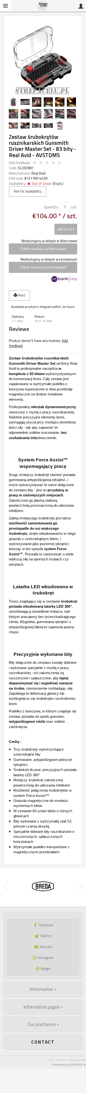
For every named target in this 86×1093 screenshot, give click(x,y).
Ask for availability (28, 191)
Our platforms (41, 1024)
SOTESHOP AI (77, 1064)
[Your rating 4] (53, 162)
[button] (20, 318)
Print (21, 295)
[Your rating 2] (41, 162)
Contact (43, 1041)
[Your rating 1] (35, 162)
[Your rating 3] (47, 162)
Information (42, 989)
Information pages (41, 1007)
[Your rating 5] (59, 162)
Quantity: (51, 207)
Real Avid (38, 173)
